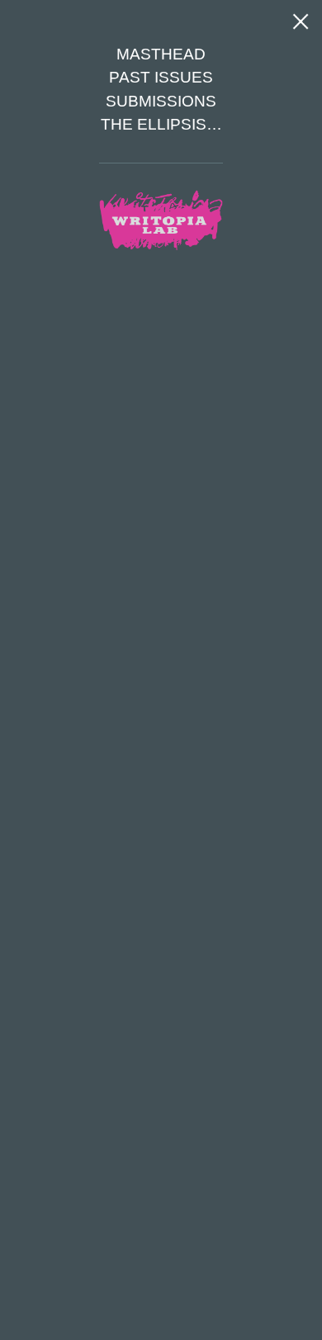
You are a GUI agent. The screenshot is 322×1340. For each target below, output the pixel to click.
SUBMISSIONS (161, 101)
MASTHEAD (161, 54)
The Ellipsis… (161, 124)
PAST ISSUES (161, 77)
